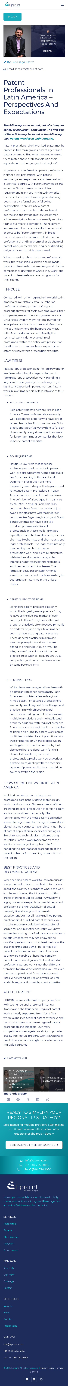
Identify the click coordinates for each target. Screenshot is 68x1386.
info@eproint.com (36, 1160)
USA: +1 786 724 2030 (15, 1357)
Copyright (8, 1243)
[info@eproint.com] (22, 1160)
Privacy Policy (47, 1368)
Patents (7, 1230)
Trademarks (9, 1223)
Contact (7, 1288)
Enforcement (10, 1250)
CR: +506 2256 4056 (37, 1165)
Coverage (8, 1281)
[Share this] (18, 1099)
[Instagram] (41, 1379)
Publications (10, 1325)
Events (7, 1319)
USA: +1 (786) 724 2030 (36, 1169)
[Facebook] (34, 1379)
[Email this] (8, 1099)
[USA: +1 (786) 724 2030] (20, 1169)
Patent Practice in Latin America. (32, 138)
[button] (63, 5)
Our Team (8, 1274)
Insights (7, 1306)
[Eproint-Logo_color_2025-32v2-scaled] (12, 5)
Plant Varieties (11, 1237)
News (6, 1312)
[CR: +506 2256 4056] (22, 1165)
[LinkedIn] (26, 1379)
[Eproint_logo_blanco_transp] (22, 1186)
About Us (8, 1268)
